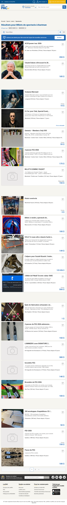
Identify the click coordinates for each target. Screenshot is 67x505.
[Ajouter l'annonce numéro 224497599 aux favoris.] (62, 199)
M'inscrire (46, 477)
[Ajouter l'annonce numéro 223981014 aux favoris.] (62, 432)
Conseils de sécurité (23, 493)
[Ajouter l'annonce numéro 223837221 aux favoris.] (62, 151)
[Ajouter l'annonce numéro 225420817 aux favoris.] (62, 45)
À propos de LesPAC (8, 487)
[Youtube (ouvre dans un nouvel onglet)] (64, 478)
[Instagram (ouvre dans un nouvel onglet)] (60, 478)
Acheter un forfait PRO (39, 487)
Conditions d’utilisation (24, 495)
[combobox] (50, 7)
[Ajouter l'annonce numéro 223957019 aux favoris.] (62, 451)
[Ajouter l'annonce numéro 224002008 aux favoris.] (62, 345)
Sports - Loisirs (10, 21)
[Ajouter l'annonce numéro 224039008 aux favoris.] (62, 277)
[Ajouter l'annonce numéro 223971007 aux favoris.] (62, 383)
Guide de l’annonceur (39, 489)
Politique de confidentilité (9, 493)
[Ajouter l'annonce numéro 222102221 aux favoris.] (62, 112)
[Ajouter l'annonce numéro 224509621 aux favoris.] (62, 64)
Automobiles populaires (24, 491)
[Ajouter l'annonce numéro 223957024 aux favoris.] (62, 364)
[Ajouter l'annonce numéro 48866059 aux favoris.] (62, 132)
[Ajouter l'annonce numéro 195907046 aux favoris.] (62, 412)
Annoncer (21, 487)
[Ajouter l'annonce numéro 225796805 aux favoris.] (62, 306)
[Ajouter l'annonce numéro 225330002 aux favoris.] (62, 93)
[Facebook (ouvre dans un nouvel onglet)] (53, 478)
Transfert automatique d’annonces (42, 491)
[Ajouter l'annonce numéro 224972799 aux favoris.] (62, 170)
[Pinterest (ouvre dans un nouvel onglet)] (57, 478)
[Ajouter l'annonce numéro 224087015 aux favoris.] (62, 219)
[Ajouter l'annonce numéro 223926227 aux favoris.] (62, 325)
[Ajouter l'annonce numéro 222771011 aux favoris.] (62, 238)
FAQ (4, 489)
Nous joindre (6, 491)
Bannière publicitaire (39, 493)
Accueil (3, 21)
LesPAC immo (22, 489)
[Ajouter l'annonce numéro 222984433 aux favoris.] (62, 257)
